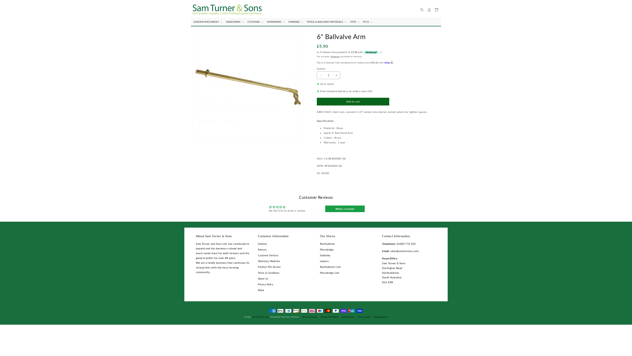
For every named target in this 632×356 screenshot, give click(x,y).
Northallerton (327, 243)
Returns (262, 249)
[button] (207, 22)
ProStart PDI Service (269, 267)
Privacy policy (364, 317)
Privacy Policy (265, 284)
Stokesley (325, 255)
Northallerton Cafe (330, 267)
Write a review (344, 208)
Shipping (334, 56)
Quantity (321, 68)
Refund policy (348, 317)
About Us (263, 278)
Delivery (262, 243)
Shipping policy (381, 317)
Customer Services (268, 255)
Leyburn (324, 261)
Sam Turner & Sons (260, 317)
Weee (261, 290)
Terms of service (309, 317)
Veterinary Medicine (269, 261)
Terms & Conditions (268, 272)
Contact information (330, 317)
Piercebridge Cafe (329, 272)
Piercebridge (326, 249)
